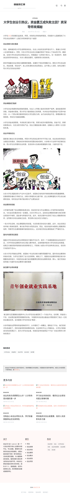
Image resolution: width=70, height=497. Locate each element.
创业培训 (26, 352)
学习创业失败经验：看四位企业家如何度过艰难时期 (50, 397)
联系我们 (16, 369)
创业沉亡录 (36, 487)
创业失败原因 (55, 447)
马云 (49, 449)
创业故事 (30, 447)
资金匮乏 (13, 352)
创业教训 (30, 455)
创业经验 (30, 458)
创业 (9, 36)
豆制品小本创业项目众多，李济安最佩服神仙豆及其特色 (17, 417)
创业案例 (30, 452)
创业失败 (30, 449)
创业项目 (30, 461)
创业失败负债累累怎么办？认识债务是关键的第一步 (17, 397)
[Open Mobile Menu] (65, 5)
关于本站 (23, 492)
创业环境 (20, 352)
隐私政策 (38, 492)
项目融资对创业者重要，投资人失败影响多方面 (50, 417)
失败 (49, 447)
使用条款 (30, 492)
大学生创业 (35, 18)
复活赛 (32, 352)
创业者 (53, 449)
